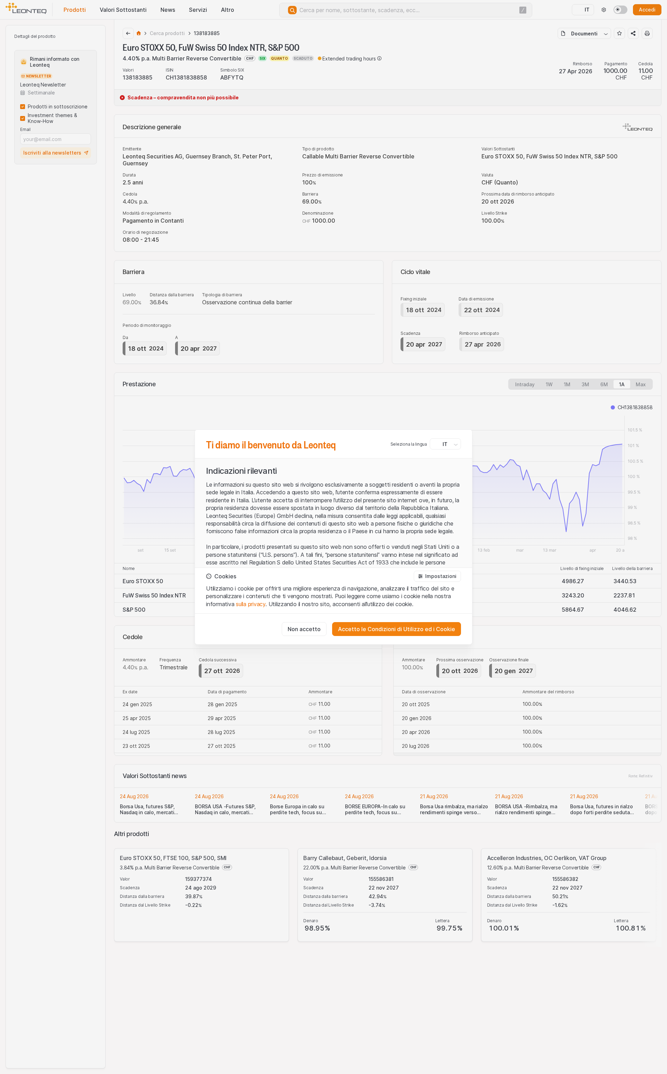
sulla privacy (250, 604)
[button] (437, 576)
